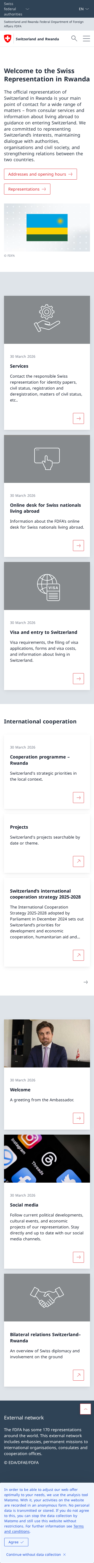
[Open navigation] (86, 39)
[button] (85, 1409)
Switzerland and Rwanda (37, 39)
